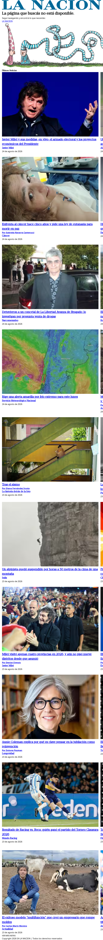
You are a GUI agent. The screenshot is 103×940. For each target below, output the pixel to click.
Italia (4, 578)
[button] (50, 104)
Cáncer (6, 236)
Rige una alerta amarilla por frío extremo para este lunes (40, 396)
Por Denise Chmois (11, 662)
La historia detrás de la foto (16, 491)
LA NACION (7, 21)
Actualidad (7, 929)
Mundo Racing (9, 838)
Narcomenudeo (10, 320)
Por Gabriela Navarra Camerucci (18, 232)
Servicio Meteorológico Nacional (19, 401)
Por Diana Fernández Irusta (16, 488)
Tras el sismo (11, 484)
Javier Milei (8, 148)
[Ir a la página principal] (51, 9)
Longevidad (8, 753)
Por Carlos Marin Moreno (14, 926)
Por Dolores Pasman (12, 750)
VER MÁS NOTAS (9, 936)
